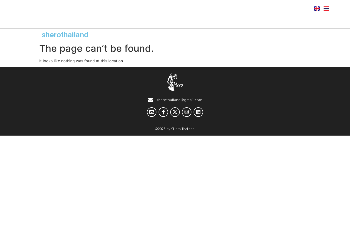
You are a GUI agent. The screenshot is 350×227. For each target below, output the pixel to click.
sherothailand (65, 34)
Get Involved (274, 21)
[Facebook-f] (263, 8)
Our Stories (189, 21)
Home (83, 21)
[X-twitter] (275, 8)
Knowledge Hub (231, 21)
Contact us (312, 21)
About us (112, 21)
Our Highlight (150, 21)
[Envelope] (252, 8)
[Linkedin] (298, 8)
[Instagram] (287, 8)
